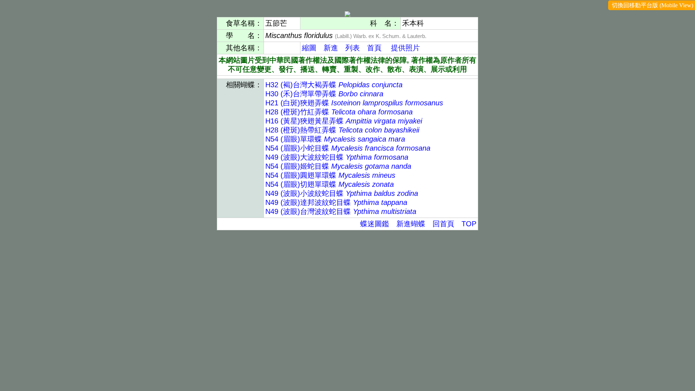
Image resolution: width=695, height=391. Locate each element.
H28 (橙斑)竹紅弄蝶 (339, 112)
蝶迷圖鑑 (374, 224)
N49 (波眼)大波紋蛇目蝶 (336, 157)
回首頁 (443, 224)
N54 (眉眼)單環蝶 (335, 139)
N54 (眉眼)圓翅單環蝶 (330, 175)
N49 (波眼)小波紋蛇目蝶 (341, 193)
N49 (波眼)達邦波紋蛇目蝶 (336, 202)
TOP (469, 224)
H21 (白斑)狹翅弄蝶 (354, 103)
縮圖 (309, 48)
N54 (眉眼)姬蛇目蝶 (338, 166)
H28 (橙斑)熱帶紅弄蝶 (342, 130)
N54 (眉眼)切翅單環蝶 (329, 184)
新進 (331, 48)
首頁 (374, 48)
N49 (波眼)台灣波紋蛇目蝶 (340, 211)
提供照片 (405, 48)
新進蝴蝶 (410, 224)
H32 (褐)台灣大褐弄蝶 (334, 85)
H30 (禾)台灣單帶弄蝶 (324, 94)
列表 (352, 48)
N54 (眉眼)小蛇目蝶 (347, 148)
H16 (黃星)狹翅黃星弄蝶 (343, 121)
